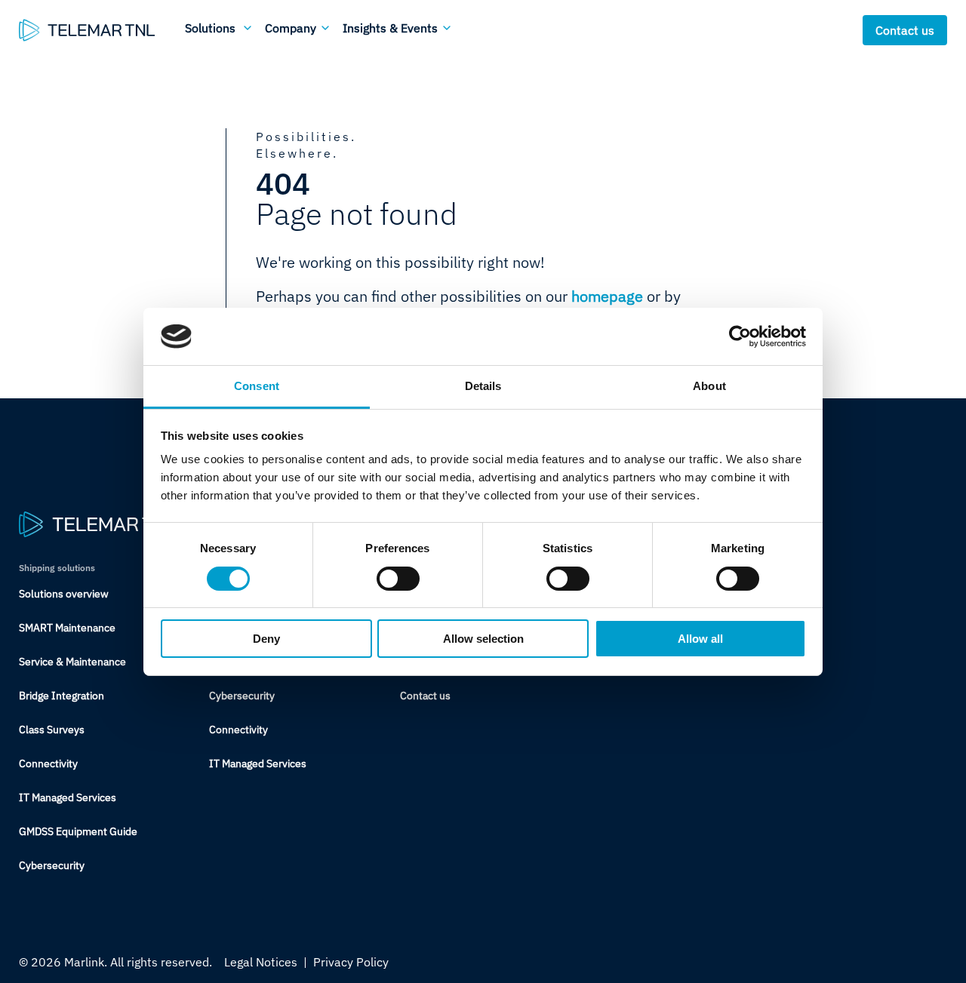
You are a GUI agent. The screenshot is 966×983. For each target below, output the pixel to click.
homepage (607, 296)
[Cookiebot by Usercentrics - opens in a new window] (740, 336)
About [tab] (709, 385)
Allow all (700, 638)
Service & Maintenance (72, 661)
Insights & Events (390, 27)
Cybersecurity (52, 865)
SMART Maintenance (67, 627)
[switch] (398, 579)
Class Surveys (52, 729)
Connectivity (48, 763)
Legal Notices (260, 961)
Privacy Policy (351, 961)
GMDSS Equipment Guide (78, 831)
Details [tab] (483, 385)
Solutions (210, 27)
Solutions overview (64, 594)
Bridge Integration (61, 695)
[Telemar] (87, 30)
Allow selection (483, 638)
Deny (266, 638)
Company (290, 27)
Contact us (904, 30)
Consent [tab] (256, 385)
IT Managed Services (67, 797)
